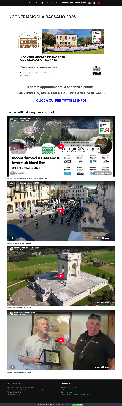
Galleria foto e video (52, 3)
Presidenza (70, 390)
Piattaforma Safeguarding (82, 394)
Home (25, 3)
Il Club (31, 3)
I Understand (77, 404)
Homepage (68, 392)
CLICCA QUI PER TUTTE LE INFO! (61, 100)
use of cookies (67, 404)
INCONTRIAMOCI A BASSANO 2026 (74, 3)
